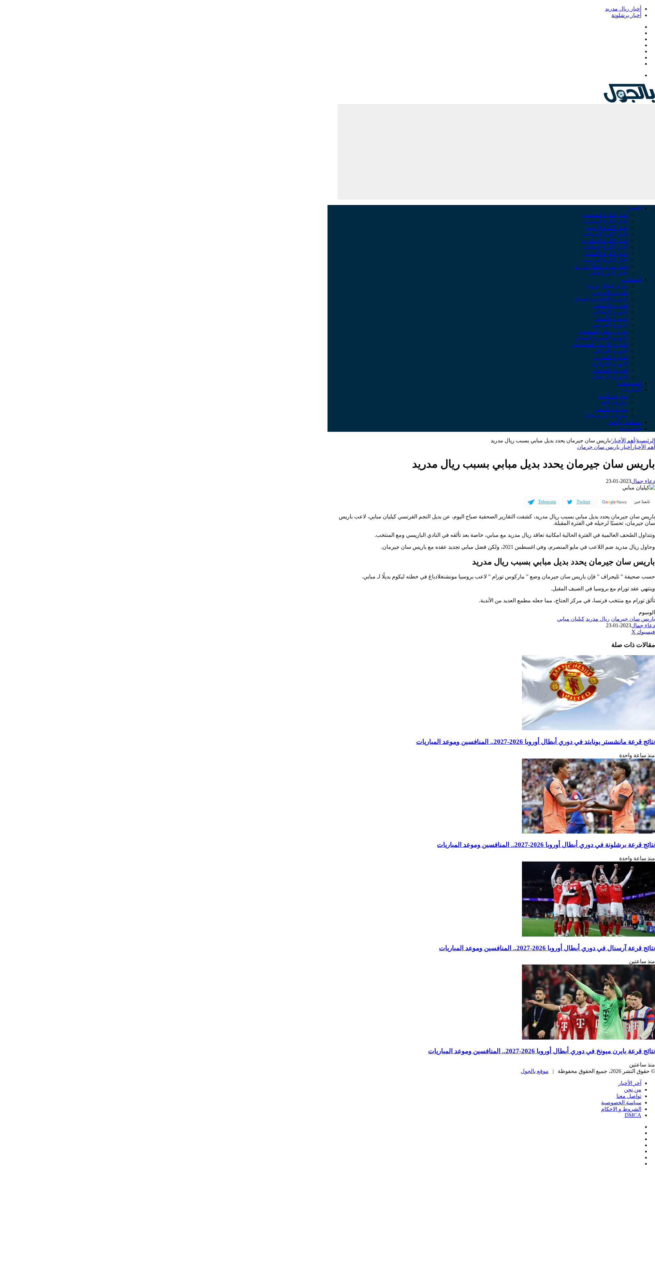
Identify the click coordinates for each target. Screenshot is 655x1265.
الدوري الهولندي (610, 370)
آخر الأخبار (629, 1083)
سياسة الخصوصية (621, 1102)
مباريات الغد (614, 403)
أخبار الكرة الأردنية (607, 228)
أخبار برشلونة (626, 15)
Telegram (547, 501)
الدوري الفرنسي (609, 325)
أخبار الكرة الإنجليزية (605, 241)
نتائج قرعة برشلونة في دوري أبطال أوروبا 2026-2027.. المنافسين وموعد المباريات (546, 844)
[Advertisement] (496, 152)
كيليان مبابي (570, 619)
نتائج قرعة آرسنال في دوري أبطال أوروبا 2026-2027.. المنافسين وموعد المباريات (547, 948)
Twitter (584, 501)
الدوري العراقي (610, 351)
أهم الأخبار (623, 440)
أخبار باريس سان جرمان (604, 447)
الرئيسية (645, 440)
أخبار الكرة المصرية (606, 221)
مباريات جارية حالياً (606, 415)
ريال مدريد (598, 619)
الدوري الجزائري (609, 364)
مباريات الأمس (611, 409)
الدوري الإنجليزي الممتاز (601, 299)
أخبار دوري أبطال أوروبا (601, 266)
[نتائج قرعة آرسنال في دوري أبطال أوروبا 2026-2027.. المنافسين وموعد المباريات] (588, 935)
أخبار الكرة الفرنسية (605, 260)
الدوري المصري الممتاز (602, 338)
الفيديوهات (629, 383)
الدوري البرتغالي (609, 377)
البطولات (631, 279)
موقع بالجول (535, 1071)
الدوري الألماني (611, 318)
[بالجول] (629, 101)
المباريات (631, 390)
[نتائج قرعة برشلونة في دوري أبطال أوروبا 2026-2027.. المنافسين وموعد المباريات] (588, 832)
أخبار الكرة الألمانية (606, 253)
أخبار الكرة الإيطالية (606, 247)
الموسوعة (630, 428)
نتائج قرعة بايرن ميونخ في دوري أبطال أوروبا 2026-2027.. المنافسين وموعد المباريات (541, 1051)
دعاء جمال (643, 481)
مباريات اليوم (613, 396)
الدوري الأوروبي (610, 292)
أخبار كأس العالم (609, 273)
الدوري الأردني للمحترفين (599, 344)
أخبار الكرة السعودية (605, 215)
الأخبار (634, 208)
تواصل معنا (628, 1096)
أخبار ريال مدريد (623, 9)
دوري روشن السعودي (603, 331)
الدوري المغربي (610, 357)
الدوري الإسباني (610, 305)
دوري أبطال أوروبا (607, 286)
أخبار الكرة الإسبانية (606, 234)
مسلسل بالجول (624, 422)
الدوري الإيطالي (610, 312)
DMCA (633, 1115)
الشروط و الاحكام (621, 1109)
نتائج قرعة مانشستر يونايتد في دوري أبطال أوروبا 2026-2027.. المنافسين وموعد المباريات (535, 741)
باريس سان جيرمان (633, 619)
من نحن (632, 1089)
